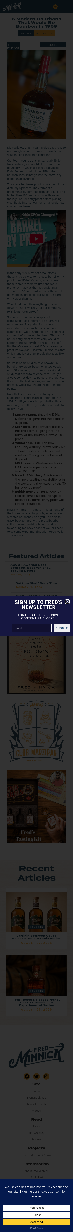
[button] (67, 601)
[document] (36, 616)
